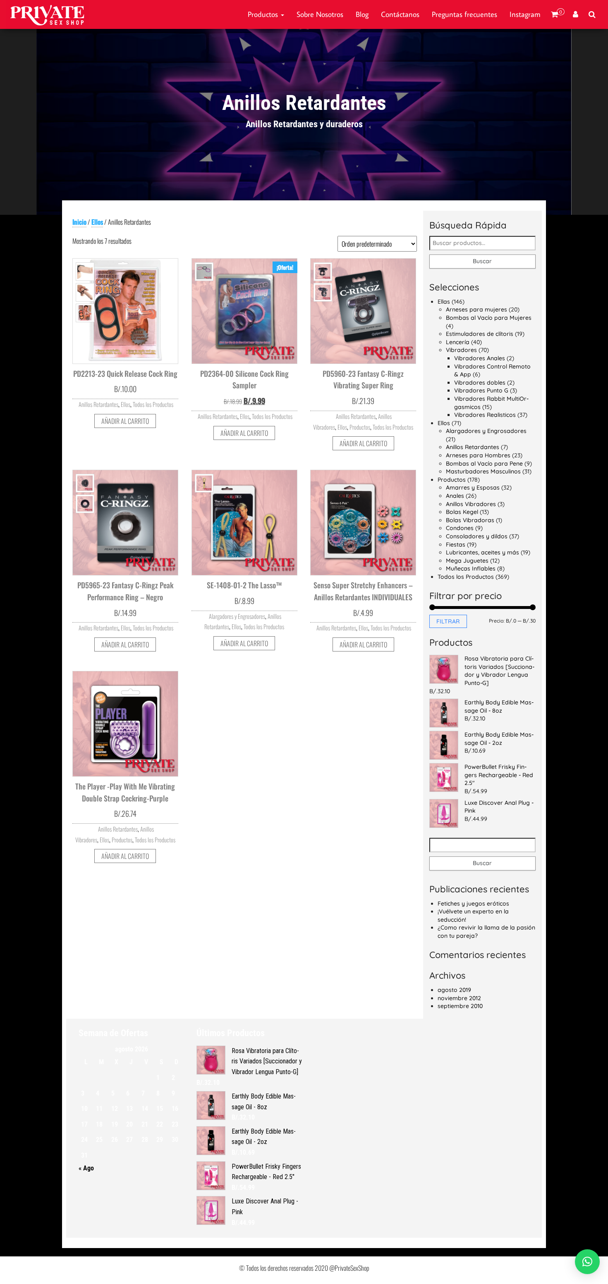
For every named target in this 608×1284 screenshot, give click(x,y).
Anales (455, 495)
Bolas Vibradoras (470, 520)
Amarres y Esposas (473, 487)
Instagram (525, 14)
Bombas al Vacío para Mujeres (488, 317)
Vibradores (461, 350)
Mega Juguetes (467, 560)
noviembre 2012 (459, 998)
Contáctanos (400, 14)
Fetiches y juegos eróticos (473, 903)
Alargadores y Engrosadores (237, 616)
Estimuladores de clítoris (479, 334)
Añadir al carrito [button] (125, 421)
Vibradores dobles (479, 382)
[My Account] (575, 14)
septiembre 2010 (460, 1006)
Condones (460, 528)
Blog (362, 14)
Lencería (457, 342)
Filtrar (448, 621)
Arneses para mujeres (476, 309)
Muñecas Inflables (470, 568)
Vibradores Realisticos (485, 414)
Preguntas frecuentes (464, 14)
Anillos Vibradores (471, 504)
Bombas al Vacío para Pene (484, 463)
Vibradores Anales (479, 358)
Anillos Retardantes (98, 404)
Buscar (482, 261)
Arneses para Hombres (478, 455)
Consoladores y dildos (476, 536)
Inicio (79, 222)
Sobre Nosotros (320, 14)
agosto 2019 (454, 990)
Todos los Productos (153, 404)
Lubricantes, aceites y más (482, 552)
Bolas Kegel (462, 512)
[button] (587, 1261)
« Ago (86, 1168)
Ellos (97, 222)
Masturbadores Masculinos (483, 471)
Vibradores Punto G (481, 390)
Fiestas (455, 544)
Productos (264, 14)
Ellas (444, 301)
